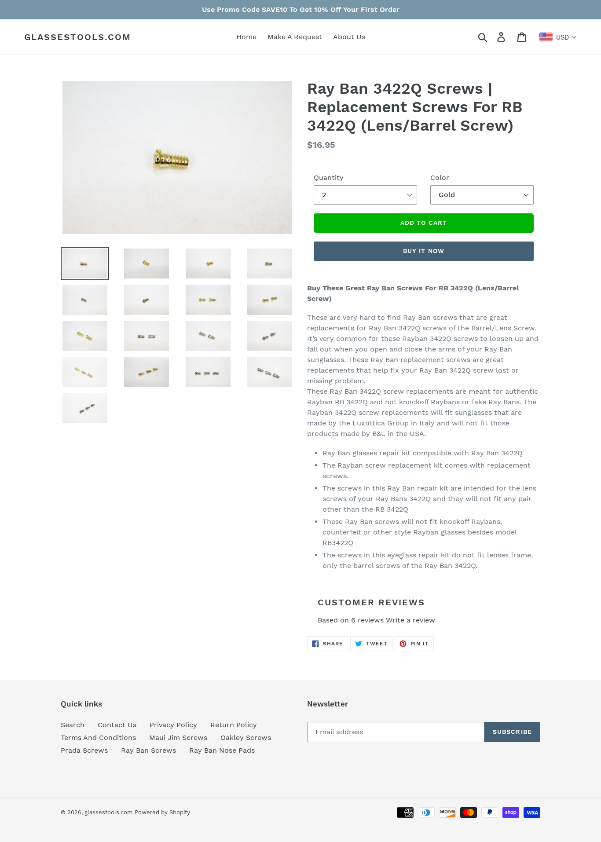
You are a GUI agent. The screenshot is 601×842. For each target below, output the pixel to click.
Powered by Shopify (162, 812)
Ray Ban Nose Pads (222, 750)
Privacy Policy (173, 725)
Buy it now (423, 250)
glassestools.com (77, 37)
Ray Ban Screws (148, 750)
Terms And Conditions (98, 737)
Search (72, 725)
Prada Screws (84, 750)
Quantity (329, 177)
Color (439, 177)
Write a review (410, 620)
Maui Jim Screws (178, 737)
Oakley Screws (245, 737)
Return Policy (233, 725)
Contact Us (117, 725)
